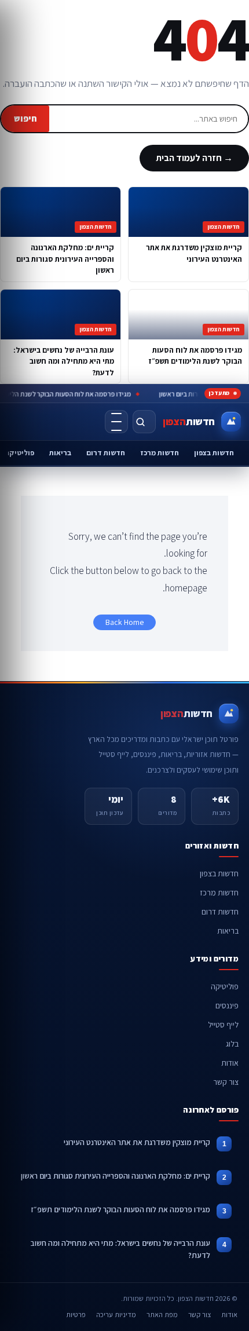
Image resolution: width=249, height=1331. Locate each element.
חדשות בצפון (214, 453)
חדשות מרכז (159, 453)
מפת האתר (162, 1314)
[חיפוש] (144, 421)
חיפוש (25, 118)
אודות (230, 1063)
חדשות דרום (105, 453)
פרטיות (76, 1314)
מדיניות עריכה (116, 1314)
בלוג (232, 1044)
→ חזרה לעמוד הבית (194, 158)
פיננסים (227, 1005)
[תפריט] (116, 421)
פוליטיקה (225, 986)
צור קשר (226, 1082)
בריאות (60, 453)
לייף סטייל (223, 1024)
